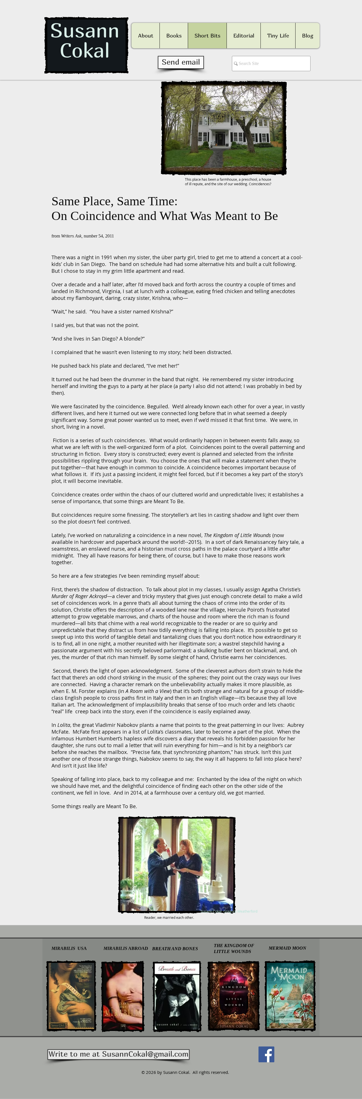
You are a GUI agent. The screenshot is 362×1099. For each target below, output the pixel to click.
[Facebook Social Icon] (266, 1054)
